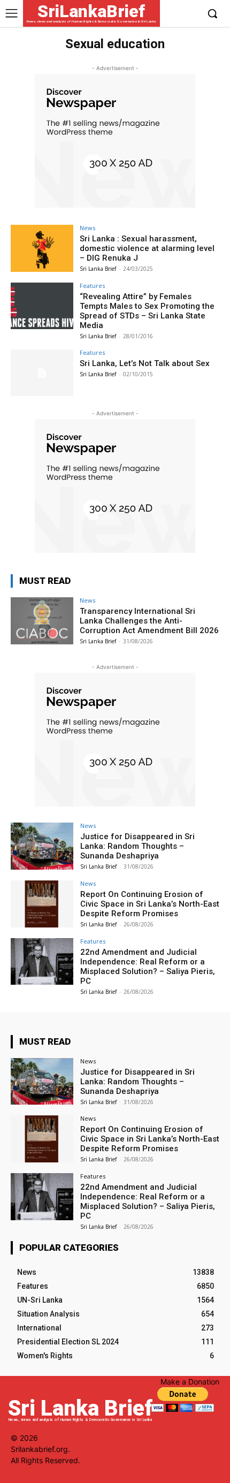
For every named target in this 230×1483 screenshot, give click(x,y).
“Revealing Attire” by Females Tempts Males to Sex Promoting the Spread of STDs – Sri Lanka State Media (147, 311)
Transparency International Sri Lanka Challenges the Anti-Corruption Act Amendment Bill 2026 (149, 620)
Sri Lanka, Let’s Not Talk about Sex (145, 363)
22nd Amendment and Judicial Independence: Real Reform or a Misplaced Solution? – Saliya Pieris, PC (147, 966)
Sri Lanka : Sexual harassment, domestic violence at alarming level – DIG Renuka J (147, 248)
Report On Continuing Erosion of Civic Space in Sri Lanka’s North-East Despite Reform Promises (149, 903)
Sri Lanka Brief (98, 268)
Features (92, 285)
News (87, 228)
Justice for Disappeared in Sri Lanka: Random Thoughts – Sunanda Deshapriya (137, 846)
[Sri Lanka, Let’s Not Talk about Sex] (42, 373)
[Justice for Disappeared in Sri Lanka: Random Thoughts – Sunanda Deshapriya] (42, 846)
